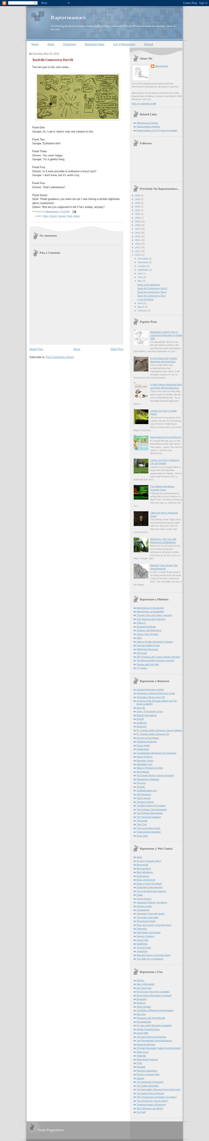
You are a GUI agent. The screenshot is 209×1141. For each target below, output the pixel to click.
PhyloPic (141, 787)
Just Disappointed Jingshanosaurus (154, 1040)
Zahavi (76, 216)
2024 (138, 203)
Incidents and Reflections (149, 630)
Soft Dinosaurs (144, 794)
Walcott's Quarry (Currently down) (154, 955)
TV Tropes (142, 668)
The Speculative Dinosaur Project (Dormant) (158, 1089)
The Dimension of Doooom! (150, 1082)
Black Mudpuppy (145, 872)
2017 (138, 229)
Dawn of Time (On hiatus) (149, 883)
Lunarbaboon (143, 910)
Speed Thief (142, 940)
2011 (138, 251)
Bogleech (141, 1003)
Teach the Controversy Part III (152, 288)
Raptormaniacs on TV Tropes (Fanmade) (157, 130)
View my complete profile (144, 103)
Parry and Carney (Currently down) (154, 925)
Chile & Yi (141, 623)
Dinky (45, 216)
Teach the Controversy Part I (151, 295)
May (140, 281)
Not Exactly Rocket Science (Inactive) (155, 775)
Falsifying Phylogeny (147, 741)
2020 (138, 218)
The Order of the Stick (148, 917)
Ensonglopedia (144, 1022)
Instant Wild (142, 1033)
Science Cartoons (145, 936)
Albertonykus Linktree (147, 123)
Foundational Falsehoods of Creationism (156, 753)
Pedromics (142, 928)
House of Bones (144, 756)
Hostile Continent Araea (148, 1029)
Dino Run (141, 1014)
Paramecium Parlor (146, 921)
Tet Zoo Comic (144, 947)
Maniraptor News (94, 44)
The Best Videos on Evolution (151, 805)
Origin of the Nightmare (148, 284)
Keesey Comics (144, 906)
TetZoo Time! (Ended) (147, 634)
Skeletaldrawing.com (147, 790)
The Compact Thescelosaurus (152, 809)
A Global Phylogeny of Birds (150, 689)
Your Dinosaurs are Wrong (150, 1108)
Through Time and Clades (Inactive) (154, 615)
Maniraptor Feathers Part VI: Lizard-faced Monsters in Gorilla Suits (166, 335)
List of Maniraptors (124, 44)
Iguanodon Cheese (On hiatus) (152, 902)
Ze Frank (141, 1112)
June (140, 277)
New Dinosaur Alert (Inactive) (151, 619)
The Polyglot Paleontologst (150, 813)
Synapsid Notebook (146, 626)
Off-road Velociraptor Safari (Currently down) (159, 1048)
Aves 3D (141, 708)
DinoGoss (142, 726)
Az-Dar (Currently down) (149, 861)
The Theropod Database (149, 817)
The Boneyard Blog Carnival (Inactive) (155, 660)
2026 (138, 195)
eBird (139, 638)
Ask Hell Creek (144, 988)
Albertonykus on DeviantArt (150, 608)
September (143, 270)
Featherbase (143, 749)
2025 (138, 199)
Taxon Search (143, 798)
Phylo (139, 1063)
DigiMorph (142, 723)
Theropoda (142, 820)
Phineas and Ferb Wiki (148, 664)
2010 (138, 255)
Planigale (141, 1067)
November (143, 262)
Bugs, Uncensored (146, 880)
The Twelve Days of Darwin (150, 1093)
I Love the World (145, 299)
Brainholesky (143, 876)
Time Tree (142, 824)
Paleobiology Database (148, 779)
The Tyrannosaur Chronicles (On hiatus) (157, 1097)
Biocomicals (142, 864)
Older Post (117, 349)
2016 (138, 233)
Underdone (142, 951)
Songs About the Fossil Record (165, 437)
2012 (138, 247)
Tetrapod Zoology (145, 802)
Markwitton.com (144, 764)
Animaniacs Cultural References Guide (156, 693)
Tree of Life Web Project (148, 828)
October (142, 266)
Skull (69, 216)
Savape (62, 216)
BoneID (140, 719)
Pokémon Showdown (147, 1070)
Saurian (140, 1078)
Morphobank (143, 772)
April (140, 303)
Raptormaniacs (68, 18)
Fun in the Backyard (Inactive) (152, 891)
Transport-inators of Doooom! (151, 1104)
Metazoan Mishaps (146, 1044)
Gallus (140, 895)
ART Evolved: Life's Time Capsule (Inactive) (158, 657)
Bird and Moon (144, 868)
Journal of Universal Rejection (151, 1037)
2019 (138, 221)
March (141, 307)
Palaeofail (141, 1055)
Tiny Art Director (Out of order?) (152, 1101)
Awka (139, 857)
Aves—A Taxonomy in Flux (150, 711)
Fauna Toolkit (143, 745)
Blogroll (148, 44)
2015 (138, 236)
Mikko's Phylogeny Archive (150, 768)
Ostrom (53, 216)
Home (34, 44)
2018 (138, 225)
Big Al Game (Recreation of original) (154, 995)
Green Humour (144, 898)
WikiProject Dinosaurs (147, 649)
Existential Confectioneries (150, 887)
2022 (138, 210)
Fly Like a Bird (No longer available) (154, 1025)
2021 (138, 214)
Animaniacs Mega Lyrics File (151, 697)
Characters (69, 44)
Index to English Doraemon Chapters (155, 642)
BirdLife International (147, 715)
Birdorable (142, 999)
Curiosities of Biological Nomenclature (155, 1010)
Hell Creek (142, 653)
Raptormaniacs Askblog (148, 126)
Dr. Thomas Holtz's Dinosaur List (153, 734)
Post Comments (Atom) (60, 357)
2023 (138, 206)
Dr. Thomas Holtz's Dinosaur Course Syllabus (159, 730)
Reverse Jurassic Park (148, 1074)
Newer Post (36, 349)
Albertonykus (161, 66)
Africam (140, 980)
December (143, 258)
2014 (138, 240)
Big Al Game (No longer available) (153, 991)
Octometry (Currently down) (151, 913)
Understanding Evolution (149, 832)
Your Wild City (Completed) (150, 959)
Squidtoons (142, 944)
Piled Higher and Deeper (149, 932)
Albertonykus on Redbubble (150, 611)
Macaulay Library (145, 760)
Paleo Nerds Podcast (147, 1059)
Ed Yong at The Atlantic (148, 738)
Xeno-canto (142, 836)
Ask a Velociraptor (146, 984)
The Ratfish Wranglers (148, 1086)
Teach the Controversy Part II (152, 292)
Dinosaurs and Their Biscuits (151, 1018)
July (140, 273)
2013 (138, 244)
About (50, 44)
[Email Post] (74, 211)
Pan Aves (141, 783)
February (143, 310)
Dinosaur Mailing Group (148, 645)
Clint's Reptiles (144, 1006)
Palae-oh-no (143, 1052)
